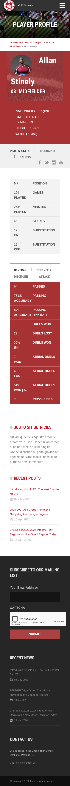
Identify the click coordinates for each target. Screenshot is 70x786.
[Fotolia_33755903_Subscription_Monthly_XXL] (36, 766)
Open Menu (62, 5)
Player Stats (19, 151)
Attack (44, 276)
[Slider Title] (36, 692)
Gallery (26, 157)
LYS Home (27, 5)
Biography (47, 151)
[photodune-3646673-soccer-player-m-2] (21, 65)
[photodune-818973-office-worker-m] (36, 655)
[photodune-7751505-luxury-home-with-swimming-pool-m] (36, 729)
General (20, 270)
